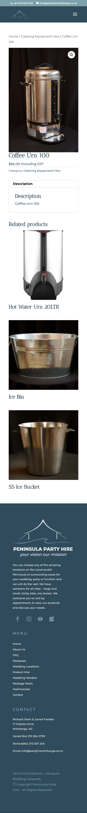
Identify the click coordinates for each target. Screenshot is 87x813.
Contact (18, 694)
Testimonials (21, 689)
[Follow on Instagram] (29, 619)
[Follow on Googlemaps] (51, 619)
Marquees (19, 660)
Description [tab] (23, 184)
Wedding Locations (26, 666)
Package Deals (23, 683)
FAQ (16, 655)
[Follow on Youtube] (40, 619)
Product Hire (21, 672)
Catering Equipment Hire (40, 36)
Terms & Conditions (28, 773)
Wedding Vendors (25, 677)
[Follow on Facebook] (17, 619)
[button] (71, 54)
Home (13, 36)
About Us (19, 649)
